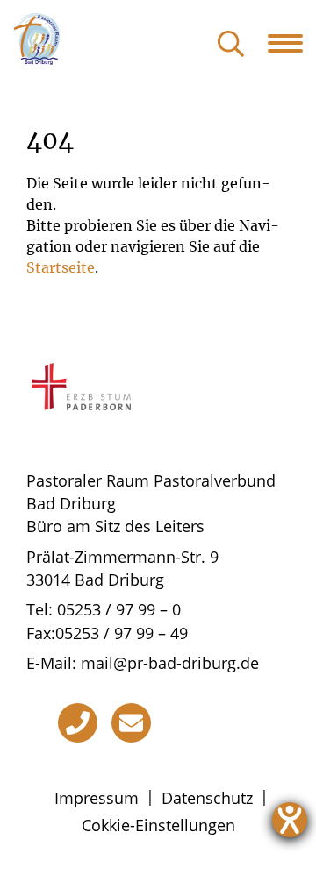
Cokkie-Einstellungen (158, 825)
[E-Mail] (131, 723)
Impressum (96, 797)
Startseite (60, 267)
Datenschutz (207, 797)
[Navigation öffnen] (292, 43)
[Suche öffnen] (230, 45)
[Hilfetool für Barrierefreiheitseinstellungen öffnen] (289, 819)
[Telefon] (77, 723)
